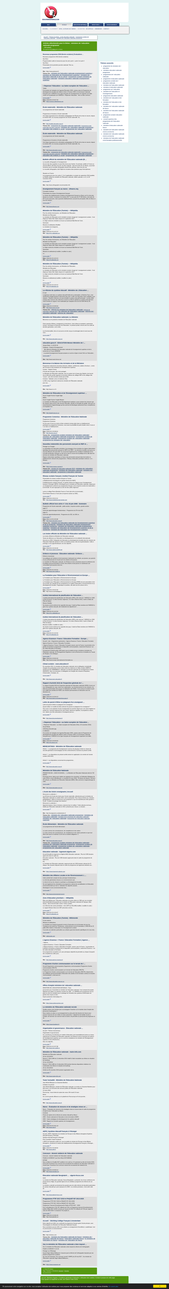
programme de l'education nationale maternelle (65, 125)
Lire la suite (46, 67)
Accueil (45, 29)
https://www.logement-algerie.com (55, 871)
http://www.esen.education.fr (54, 679)
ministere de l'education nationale (70, 470)
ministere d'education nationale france (113, 126)
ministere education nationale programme (112, 71)
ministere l (96, 24)
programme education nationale (113, 96)
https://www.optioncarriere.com (54, 1003)
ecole (64, 25)
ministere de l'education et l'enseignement (111, 92)
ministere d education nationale (113, 87)
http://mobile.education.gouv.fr (54, 123)
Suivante (61, 1271)
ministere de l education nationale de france (113, 107)
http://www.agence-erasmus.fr (54, 959)
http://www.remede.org (52, 1171)
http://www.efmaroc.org (52, 206)
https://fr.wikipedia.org (52, 260)
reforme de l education (65, 313)
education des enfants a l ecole (54, 129)
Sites (60, 29)
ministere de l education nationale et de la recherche (113, 135)
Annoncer (98, 29)
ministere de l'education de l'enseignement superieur (61, 75)
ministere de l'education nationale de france (66, 1237)
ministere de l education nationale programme (77, 127)
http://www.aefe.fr (51, 1149)
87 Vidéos (53, 49)
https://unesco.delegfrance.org (54, 101)
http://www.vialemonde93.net (54, 549)
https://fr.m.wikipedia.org (53, 233)
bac (48, 24)
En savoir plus (113, 1286)
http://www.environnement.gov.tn (55, 894)
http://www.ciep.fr (51, 1127)
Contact (106, 29)
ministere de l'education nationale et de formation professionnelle (113, 139)
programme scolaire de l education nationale (73, 438)
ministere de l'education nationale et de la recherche (113, 131)
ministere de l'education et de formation (112, 103)
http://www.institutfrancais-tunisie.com (56, 500)
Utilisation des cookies (87, 1277)
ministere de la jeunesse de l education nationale (73, 817)
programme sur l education (111, 89)
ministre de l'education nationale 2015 (63, 468)
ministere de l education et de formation (112, 99)
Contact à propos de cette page (105, 1277)
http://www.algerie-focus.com (54, 1194)
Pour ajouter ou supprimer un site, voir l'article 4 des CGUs (59, 1279)
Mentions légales (52, 1277)
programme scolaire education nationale (112, 116)
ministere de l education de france (70, 1240)
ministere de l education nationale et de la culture (66, 76)
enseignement (112, 24)
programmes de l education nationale (79, 129)
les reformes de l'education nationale (71, 311)
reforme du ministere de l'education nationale (67, 310)
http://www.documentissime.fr (54, 718)
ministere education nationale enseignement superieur (66, 79)
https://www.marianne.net (53, 1264)
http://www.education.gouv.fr (54, 150)
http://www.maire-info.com (53, 1076)
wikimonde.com (50, 936)
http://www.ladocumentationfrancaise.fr (57, 698)
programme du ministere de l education (56, 440)
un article (89, 29)
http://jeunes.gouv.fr (51, 433)
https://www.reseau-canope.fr (54, 466)
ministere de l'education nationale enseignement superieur (71, 73)
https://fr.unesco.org (51, 742)
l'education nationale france (74, 1239)
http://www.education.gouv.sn (54, 339)
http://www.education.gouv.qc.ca (55, 981)
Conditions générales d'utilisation (69, 1277)
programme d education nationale (69, 472)
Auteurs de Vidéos (69, 29)
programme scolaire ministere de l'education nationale (70, 435)
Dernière (67, 1271)
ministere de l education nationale (54, 818)
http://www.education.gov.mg (54, 787)
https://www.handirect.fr (52, 1024)
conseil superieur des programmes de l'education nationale (111, 121)
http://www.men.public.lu (53, 571)
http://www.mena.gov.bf (52, 307)
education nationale (80, 24)
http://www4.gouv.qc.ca (52, 413)
